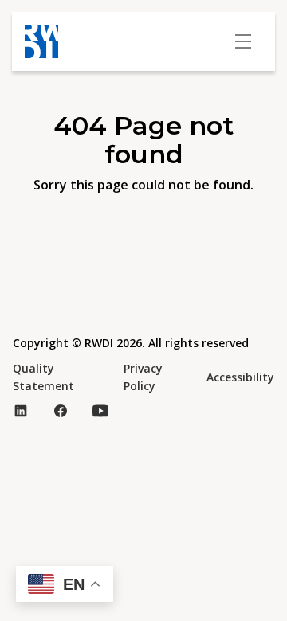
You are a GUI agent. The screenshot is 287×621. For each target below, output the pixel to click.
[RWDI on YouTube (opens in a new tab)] (100, 411)
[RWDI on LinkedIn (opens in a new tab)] (21, 411)
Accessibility (240, 377)
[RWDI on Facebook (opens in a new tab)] (61, 411)
